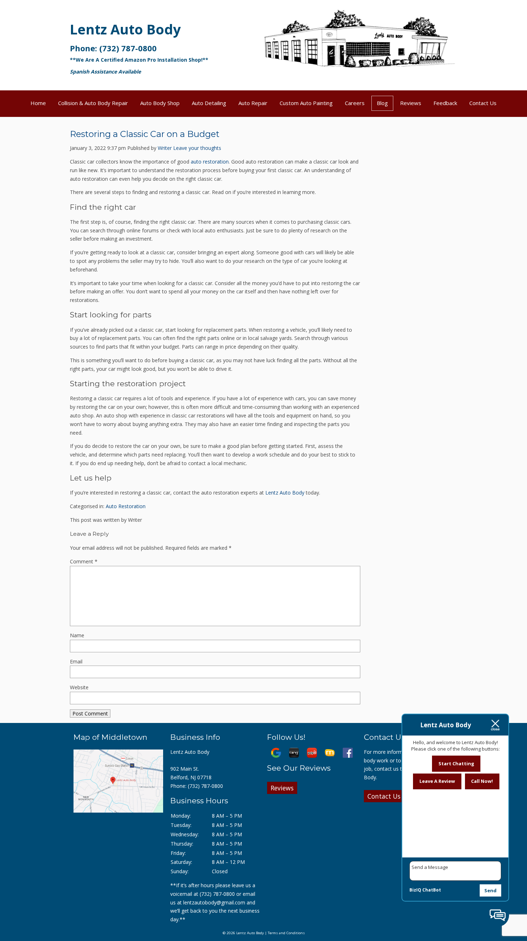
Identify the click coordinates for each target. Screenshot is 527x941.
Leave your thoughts (197, 148)
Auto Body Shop (160, 103)
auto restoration (210, 161)
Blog (382, 103)
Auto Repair (252, 103)
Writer (165, 148)
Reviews (410, 103)
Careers (355, 103)
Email (76, 661)
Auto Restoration (126, 506)
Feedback (445, 103)
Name (77, 635)
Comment (84, 561)
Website (79, 687)
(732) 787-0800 (128, 48)
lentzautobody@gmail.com (214, 902)
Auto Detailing (209, 103)
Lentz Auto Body (125, 29)
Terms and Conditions (286, 933)
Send (490, 890)
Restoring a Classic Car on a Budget (144, 134)
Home (38, 103)
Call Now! (482, 781)
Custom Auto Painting (306, 103)
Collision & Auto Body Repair (93, 103)
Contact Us (483, 103)
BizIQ (415, 890)
